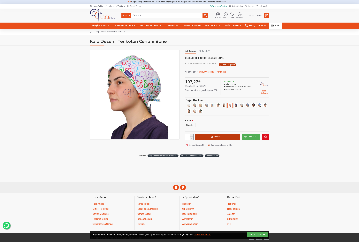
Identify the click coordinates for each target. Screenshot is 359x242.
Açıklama (190, 51)
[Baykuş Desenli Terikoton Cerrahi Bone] (200, 105)
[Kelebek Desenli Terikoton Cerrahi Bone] (235, 105)
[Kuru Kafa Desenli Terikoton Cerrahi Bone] (241, 105)
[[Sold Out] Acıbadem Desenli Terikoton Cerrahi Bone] (188, 105)
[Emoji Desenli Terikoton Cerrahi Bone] (224, 105)
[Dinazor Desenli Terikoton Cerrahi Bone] (218, 105)
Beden (188, 120)
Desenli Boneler (212, 156)
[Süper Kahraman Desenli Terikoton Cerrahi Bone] (188, 111)
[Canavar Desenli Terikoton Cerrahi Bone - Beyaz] (212, 105)
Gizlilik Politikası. (202, 234)
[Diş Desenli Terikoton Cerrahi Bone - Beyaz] (206, 105)
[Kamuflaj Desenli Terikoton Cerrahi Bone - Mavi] (259, 105)
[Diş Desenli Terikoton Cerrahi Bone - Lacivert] (253, 105)
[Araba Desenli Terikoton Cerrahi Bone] (194, 105)
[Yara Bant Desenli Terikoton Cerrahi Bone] (194, 111)
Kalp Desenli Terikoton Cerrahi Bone (163, 156)
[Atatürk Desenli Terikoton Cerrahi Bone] (265, 105)
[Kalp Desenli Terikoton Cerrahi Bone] (230, 105)
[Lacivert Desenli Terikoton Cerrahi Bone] (247, 105)
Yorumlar (204, 51)
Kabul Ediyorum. (257, 235)
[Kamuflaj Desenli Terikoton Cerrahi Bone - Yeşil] (200, 111)
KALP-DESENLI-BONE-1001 (191, 156)
